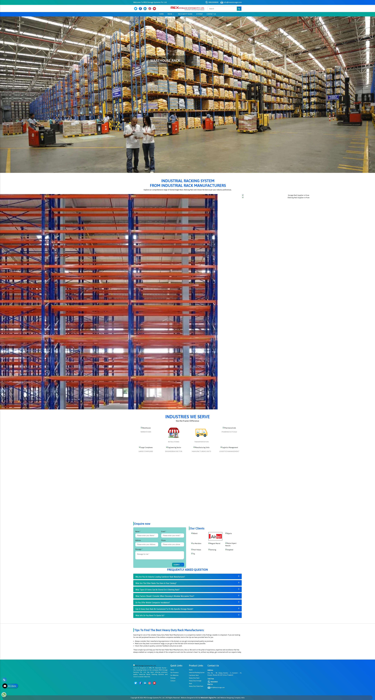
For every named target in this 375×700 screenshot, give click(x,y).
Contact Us (211, 14)
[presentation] (4, 81)
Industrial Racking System (196, 672)
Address (138, 540)
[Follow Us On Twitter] (135, 8)
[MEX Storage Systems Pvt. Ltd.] (187, 8)
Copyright (134, 698)
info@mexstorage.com (232, 2)
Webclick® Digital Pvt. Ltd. (210, 698)
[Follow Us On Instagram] (149, 8)
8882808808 (213, 2)
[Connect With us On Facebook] (140, 8)
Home (161, 14)
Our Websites (174, 675)
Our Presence (174, 672)
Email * (163, 531)
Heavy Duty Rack (194, 678)
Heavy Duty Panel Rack (196, 686)
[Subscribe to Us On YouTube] (154, 8)
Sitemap (199, 14)
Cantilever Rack (194, 675)
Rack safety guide (185, 14)
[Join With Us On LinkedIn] (145, 8)
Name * (137, 531)
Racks (170, 14)
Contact (172, 681)
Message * (138, 549)
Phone (163, 540)
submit (177, 565)
